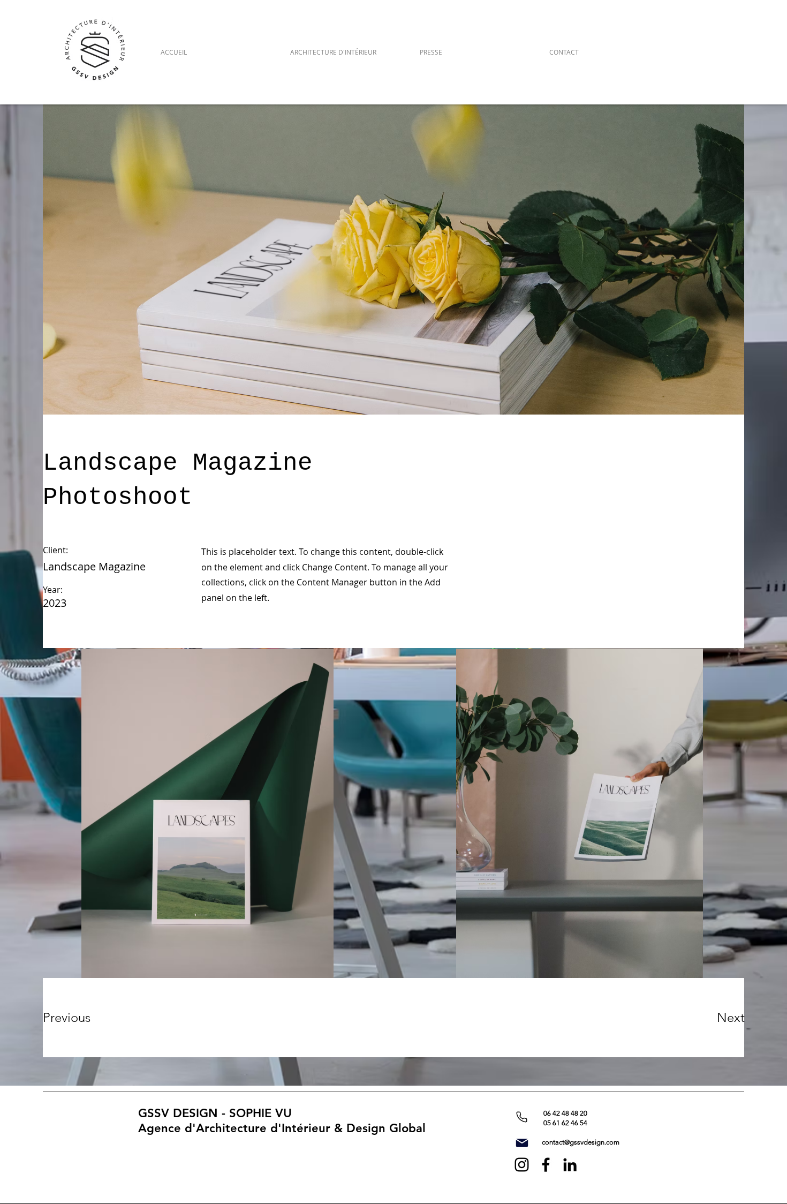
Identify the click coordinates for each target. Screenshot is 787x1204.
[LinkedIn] (570, 1164)
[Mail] (522, 1143)
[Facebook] (545, 1164)
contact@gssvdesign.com (580, 1142)
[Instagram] (521, 1164)
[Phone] (521, 1117)
